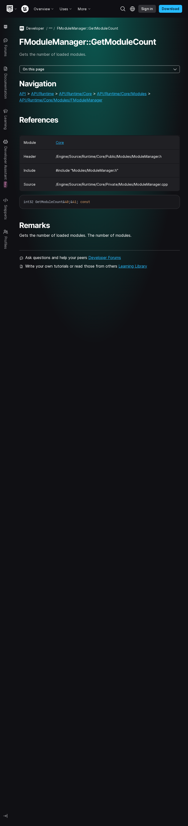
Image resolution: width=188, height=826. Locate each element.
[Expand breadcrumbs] (50, 28)
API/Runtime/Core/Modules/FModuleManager (60, 100)
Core (60, 142)
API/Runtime (42, 93)
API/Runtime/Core (75, 93)
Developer (35, 28)
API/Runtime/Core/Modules (122, 93)
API (22, 93)
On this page (33, 69)
